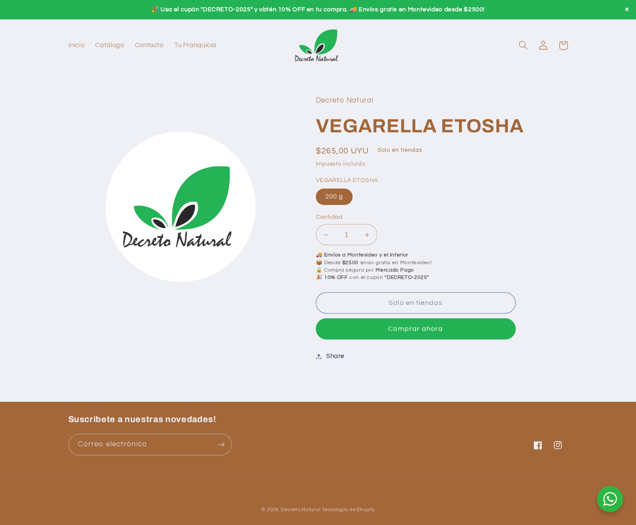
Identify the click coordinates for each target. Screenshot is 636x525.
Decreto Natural (300, 509)
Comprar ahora (415, 328)
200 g (334, 196)
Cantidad (329, 217)
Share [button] (335, 356)
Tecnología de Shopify (348, 509)
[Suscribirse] (221, 444)
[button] (523, 45)
